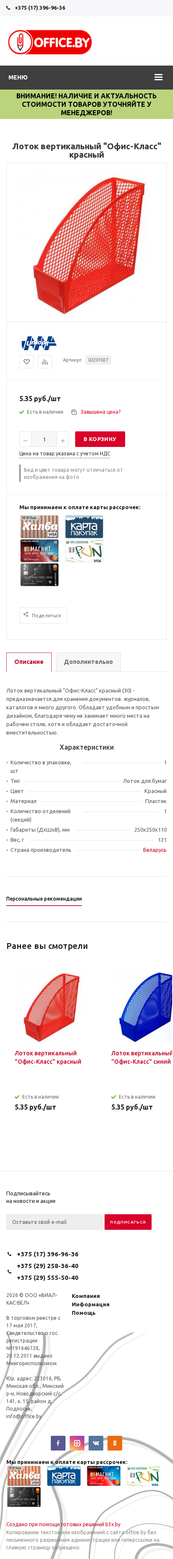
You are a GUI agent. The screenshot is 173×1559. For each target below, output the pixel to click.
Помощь (84, 1313)
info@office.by (24, 1416)
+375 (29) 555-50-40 (48, 1277)
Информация (91, 1304)
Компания (86, 1296)
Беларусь (155, 850)
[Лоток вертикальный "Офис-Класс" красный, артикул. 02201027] (86, 314)
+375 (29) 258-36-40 (48, 1265)
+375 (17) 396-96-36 (40, 8)
